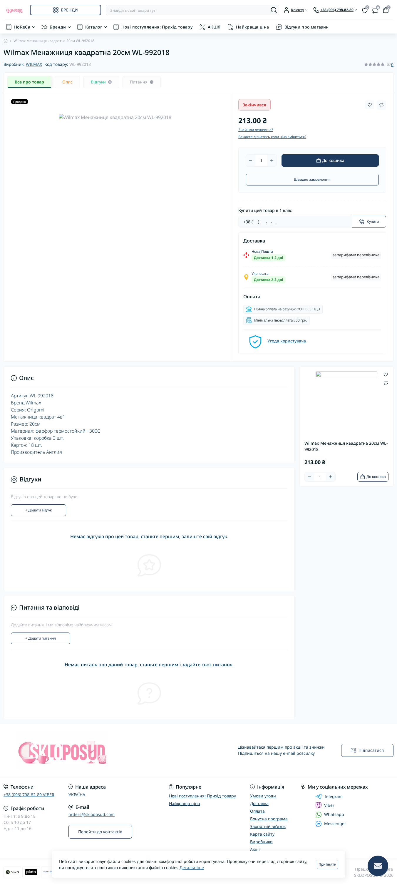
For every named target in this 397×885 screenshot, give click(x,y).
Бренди (58, 27)
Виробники (261, 841)
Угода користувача (286, 341)
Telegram (333, 796)
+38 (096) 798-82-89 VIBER (29, 794)
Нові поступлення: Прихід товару (156, 27)
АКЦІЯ (214, 27)
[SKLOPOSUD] (99, 750)
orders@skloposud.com (91, 814)
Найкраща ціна (252, 27)
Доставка (259, 803)
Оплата (257, 811)
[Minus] (250, 160)
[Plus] (272, 160)
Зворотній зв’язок (268, 826)
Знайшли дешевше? (255, 129)
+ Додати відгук (38, 510)
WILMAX (34, 64)
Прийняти (327, 864)
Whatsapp (334, 814)
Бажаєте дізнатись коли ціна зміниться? (272, 136)
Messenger (335, 823)
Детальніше (192, 867)
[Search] (274, 10)
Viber (329, 805)
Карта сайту (262, 834)
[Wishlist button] (369, 104)
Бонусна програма (269, 819)
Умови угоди (263, 796)
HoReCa (22, 27)
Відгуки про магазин (306, 27)
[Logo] (14, 10)
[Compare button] (381, 105)
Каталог (93, 27)
